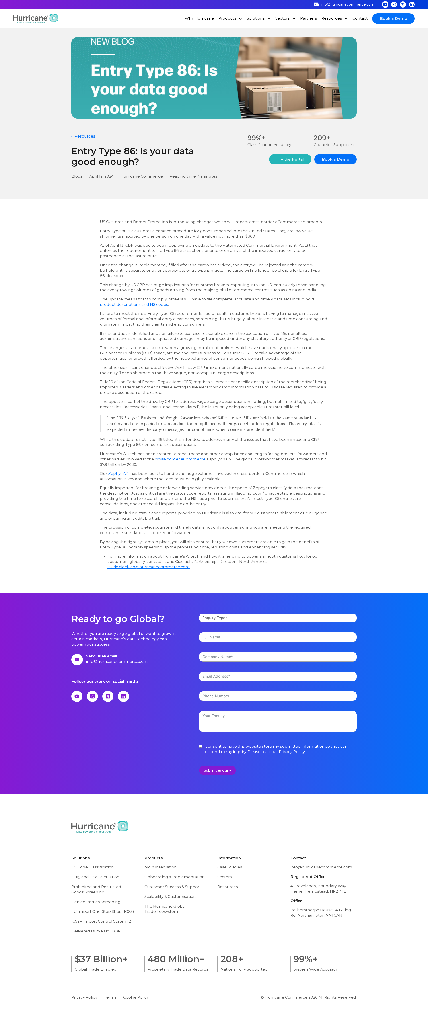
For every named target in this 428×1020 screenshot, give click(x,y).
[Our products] (240, 19)
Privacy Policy (292, 751)
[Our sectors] (294, 19)
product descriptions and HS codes (134, 304)
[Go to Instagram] (394, 4)
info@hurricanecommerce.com (117, 661)
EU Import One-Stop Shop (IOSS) (102, 911)
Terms (110, 997)
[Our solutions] (269, 19)
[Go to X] (403, 4)
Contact (360, 18)
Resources (331, 18)
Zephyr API (119, 473)
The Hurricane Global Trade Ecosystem (165, 909)
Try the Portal (290, 159)
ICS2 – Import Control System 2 (101, 921)
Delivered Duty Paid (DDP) (96, 931)
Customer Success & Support (172, 887)
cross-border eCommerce (180, 459)
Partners (308, 18)
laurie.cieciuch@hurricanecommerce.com (148, 567)
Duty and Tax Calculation (95, 877)
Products (227, 18)
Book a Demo (393, 18)
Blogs (76, 176)
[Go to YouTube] (385, 4)
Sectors (282, 18)
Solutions (256, 18)
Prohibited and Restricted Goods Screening (96, 889)
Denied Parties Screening (96, 902)
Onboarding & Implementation (174, 877)
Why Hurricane (199, 18)
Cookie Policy (136, 997)
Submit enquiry (217, 770)
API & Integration (160, 867)
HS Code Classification (92, 867)
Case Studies (229, 867)
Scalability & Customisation (170, 896)
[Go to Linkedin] (412, 4)
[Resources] (346, 19)
